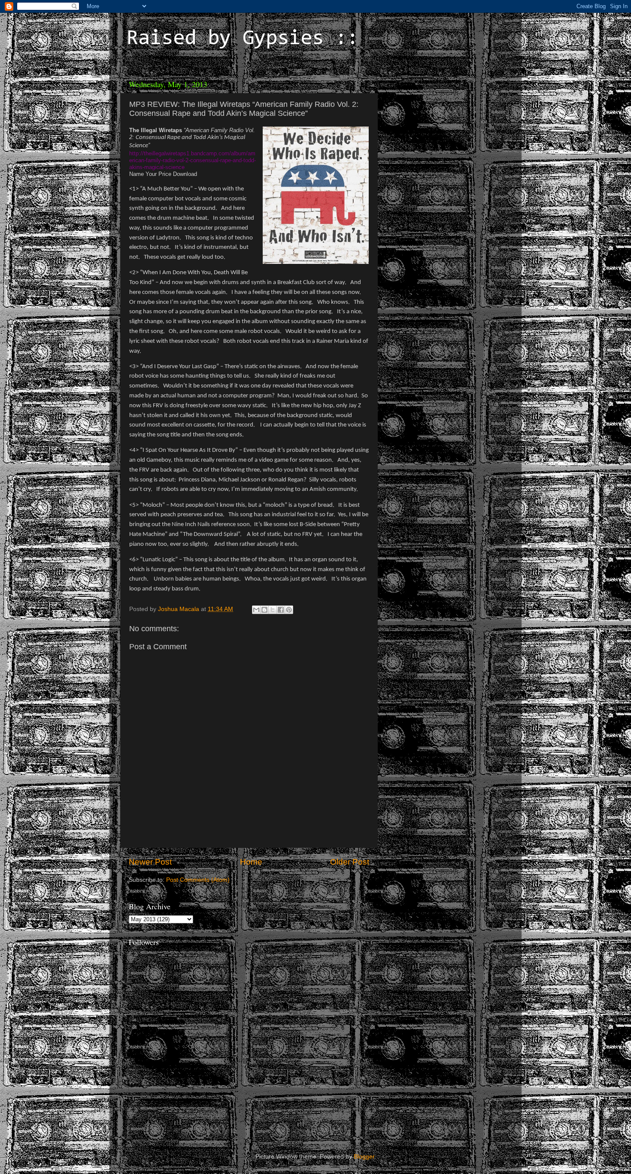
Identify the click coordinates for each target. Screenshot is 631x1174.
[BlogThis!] (264, 609)
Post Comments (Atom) (198, 880)
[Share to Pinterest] (289, 609)
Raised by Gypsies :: (242, 39)
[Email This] (256, 609)
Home (251, 861)
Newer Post (150, 861)
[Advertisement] (442, 128)
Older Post (349, 861)
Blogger (364, 1156)
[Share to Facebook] (280, 609)
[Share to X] (272, 609)
